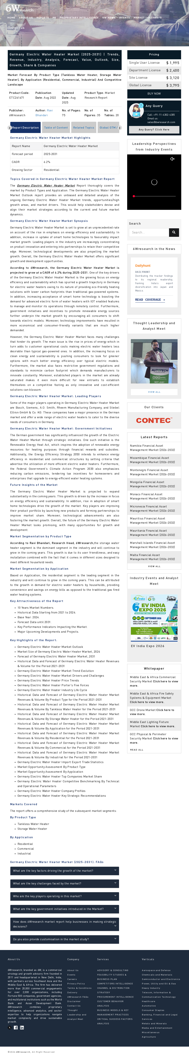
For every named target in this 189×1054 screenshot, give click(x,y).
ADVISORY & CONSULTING (112, 970)
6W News (109, 17)
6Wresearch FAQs (78, 997)
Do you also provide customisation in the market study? (51, 939)
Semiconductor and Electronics (161, 979)
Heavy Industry (151, 988)
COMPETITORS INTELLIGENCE (115, 984)
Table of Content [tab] (56, 127)
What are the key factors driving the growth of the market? (53, 870)
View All (154, 392)
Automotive (149, 1006)
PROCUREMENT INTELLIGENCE (115, 997)
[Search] (174, 232)
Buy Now (154, 93)
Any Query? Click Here (154, 130)
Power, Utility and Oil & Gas (159, 984)
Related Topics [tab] (83, 127)
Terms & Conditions (79, 988)
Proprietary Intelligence (79, 17)
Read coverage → (150, 299)
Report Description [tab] (25, 127)
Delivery (72, 993)
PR (54, 17)
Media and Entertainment (157, 1028)
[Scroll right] (119, 127)
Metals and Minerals (154, 1024)
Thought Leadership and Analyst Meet (76, 1014)
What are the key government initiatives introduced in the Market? (58, 909)
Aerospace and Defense (156, 970)
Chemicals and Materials (157, 975)
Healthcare (148, 1001)
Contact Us (16, 28)
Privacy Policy (76, 984)
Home (11, 17)
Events (124, 17)
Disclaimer (74, 1001)
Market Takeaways (148, 17)
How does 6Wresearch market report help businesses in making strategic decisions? (64, 924)
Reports (43, 17)
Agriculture (149, 1037)
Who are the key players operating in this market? (47, 896)
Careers (72, 979)
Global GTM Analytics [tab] (114, 127)
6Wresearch (22, 1052)
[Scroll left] (9, 127)
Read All (137, 750)
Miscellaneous (151, 1032)
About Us (26, 17)
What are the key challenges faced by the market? (47, 883)
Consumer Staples (153, 1010)
